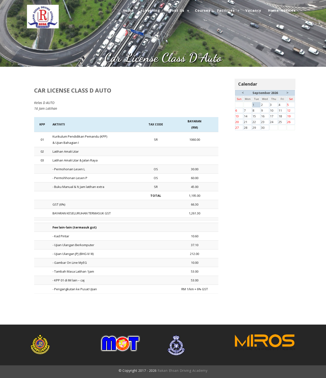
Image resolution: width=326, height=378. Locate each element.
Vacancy (253, 10)
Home (128, 10)
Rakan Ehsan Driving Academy (183, 370)
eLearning (150, 10)
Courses (202, 10)
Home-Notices (282, 10)
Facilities (226, 10)
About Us (175, 10)
